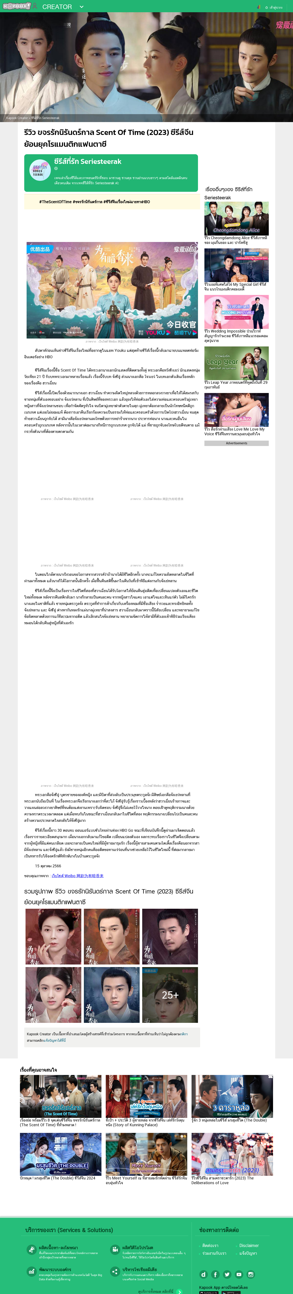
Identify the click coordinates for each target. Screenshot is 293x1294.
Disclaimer (249, 1245)
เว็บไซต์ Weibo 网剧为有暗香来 (78, 876)
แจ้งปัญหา (248, 1253)
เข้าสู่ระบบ (276, 7)
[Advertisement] (112, 225)
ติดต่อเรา (210, 1245)
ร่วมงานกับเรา (214, 1253)
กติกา (184, 1034)
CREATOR (57, 7)
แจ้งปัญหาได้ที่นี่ (55, 1041)
